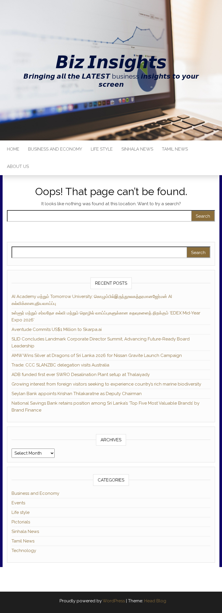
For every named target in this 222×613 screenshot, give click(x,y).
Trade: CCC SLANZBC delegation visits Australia (60, 365)
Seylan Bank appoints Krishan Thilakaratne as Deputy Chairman (77, 393)
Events (18, 502)
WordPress (114, 600)
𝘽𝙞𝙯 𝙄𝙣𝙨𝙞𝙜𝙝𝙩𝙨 (111, 62)
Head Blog (155, 600)
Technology (24, 550)
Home (13, 149)
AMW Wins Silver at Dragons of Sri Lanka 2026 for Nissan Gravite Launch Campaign (97, 355)
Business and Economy (55, 149)
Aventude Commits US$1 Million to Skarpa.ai (57, 329)
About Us (18, 166)
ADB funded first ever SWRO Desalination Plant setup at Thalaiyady (81, 374)
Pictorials (21, 522)
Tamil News (175, 149)
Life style (102, 149)
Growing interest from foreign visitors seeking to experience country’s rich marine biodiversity (106, 384)
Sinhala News (137, 149)
